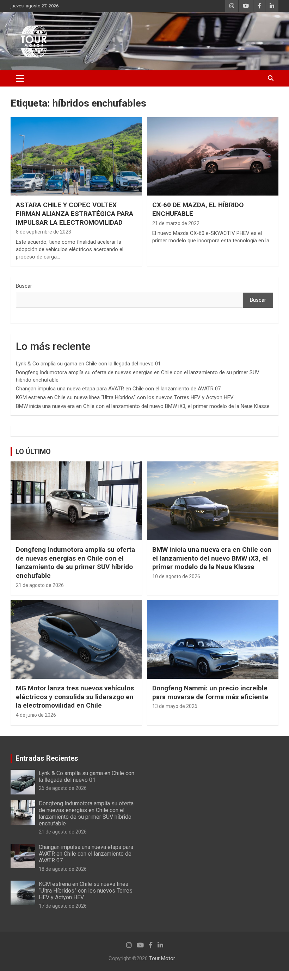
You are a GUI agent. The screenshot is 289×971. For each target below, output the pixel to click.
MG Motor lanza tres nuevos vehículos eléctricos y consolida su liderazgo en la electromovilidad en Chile (75, 696)
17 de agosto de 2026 (63, 906)
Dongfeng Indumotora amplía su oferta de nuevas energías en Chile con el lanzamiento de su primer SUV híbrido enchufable (75, 562)
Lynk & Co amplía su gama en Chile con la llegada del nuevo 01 (88, 363)
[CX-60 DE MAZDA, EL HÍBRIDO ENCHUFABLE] (213, 156)
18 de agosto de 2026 (63, 869)
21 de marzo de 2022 (175, 223)
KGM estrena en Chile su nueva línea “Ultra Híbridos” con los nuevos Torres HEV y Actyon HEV (125, 397)
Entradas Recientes (47, 758)
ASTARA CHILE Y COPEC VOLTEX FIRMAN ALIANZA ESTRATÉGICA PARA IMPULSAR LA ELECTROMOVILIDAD (74, 213)
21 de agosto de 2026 (40, 585)
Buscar (24, 286)
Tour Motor (162, 958)
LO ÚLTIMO (33, 451)
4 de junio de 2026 (36, 715)
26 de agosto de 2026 (63, 788)
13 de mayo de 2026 (174, 706)
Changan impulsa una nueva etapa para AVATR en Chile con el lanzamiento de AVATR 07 (118, 388)
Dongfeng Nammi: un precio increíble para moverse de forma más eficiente (210, 692)
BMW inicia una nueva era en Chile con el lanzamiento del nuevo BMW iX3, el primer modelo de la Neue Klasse (143, 406)
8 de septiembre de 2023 (43, 232)
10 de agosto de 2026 (176, 576)
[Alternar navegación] (20, 78)
